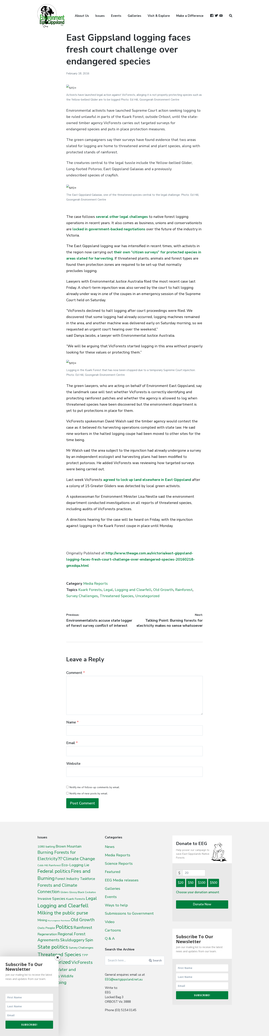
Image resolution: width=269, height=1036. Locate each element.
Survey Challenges (82, 595)
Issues (100, 16)
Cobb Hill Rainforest (49, 865)
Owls (41, 928)
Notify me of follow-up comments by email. (95, 787)
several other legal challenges (122, 216)
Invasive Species (51, 898)
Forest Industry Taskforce (75, 878)
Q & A (110, 938)
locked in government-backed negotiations (108, 229)
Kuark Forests (90, 589)
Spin (89, 940)
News (110, 846)
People (50, 928)
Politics (64, 927)
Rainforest (184, 589)
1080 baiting (46, 846)
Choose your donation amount (197, 892)
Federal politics (54, 871)
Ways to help (116, 905)
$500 (213, 883)
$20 (180, 883)
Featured (112, 871)
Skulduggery (72, 940)
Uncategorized (147, 595)
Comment (75, 672)
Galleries (134, 16)
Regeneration (47, 934)
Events (116, 16)
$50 (190, 883)
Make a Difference (189, 16)
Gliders (64, 892)
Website (73, 763)
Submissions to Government (129, 913)
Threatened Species (116, 595)
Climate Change (79, 859)
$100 (201, 883)
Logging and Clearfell (133, 589)
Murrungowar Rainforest (59, 920)
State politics (53, 946)
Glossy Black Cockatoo (82, 892)
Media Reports (95, 583)
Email (72, 742)
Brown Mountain (68, 846)
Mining (42, 920)
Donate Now (202, 904)
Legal (108, 589)
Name (72, 722)
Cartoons (113, 930)
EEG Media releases (122, 880)
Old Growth (163, 589)
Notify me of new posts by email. (89, 793)
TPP (85, 955)
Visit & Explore (159, 16)
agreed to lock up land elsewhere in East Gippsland (147, 479)
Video (110, 921)
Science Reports (119, 863)
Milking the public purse (63, 913)
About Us (82, 16)
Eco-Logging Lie (75, 864)
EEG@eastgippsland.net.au (124, 979)
